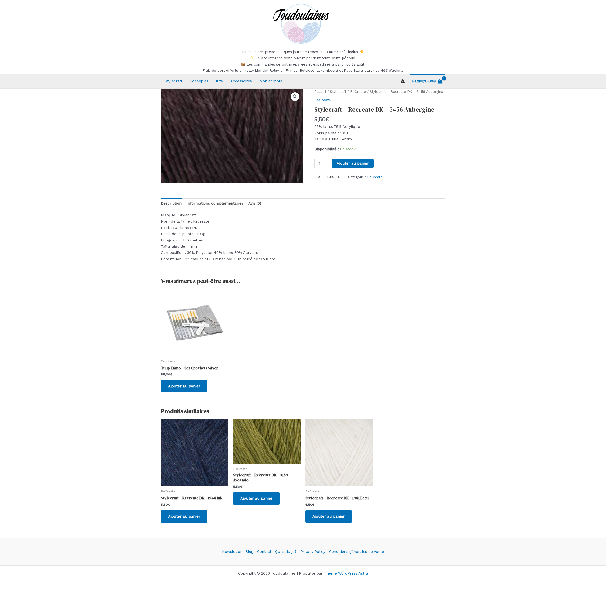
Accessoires (241, 81)
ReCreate (358, 91)
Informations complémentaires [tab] (215, 203)
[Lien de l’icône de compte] (403, 81)
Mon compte (270, 81)
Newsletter (232, 551)
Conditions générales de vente (356, 551)
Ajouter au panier (353, 163)
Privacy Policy (312, 551)
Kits (219, 81)
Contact (264, 551)
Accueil (320, 91)
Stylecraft (173, 81)
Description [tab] (171, 203)
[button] (295, 96)
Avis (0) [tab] (254, 203)
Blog (249, 551)
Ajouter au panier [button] (184, 386)
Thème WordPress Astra (346, 573)
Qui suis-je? (286, 551)
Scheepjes (199, 81)
